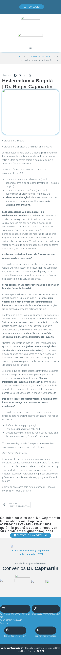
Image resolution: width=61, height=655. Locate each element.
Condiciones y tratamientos (40, 56)
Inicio (19, 56)
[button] (31, 6)
